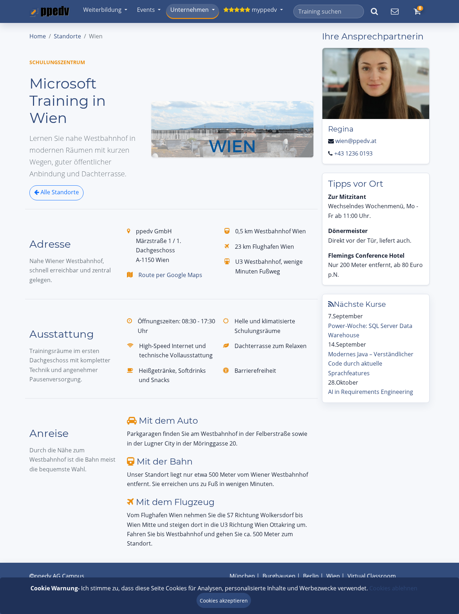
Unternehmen (189, 10)
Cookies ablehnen (393, 588)
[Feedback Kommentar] (394, 11)
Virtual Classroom (371, 576)
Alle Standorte (59, 192)
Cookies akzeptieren (224, 600)
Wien (333, 576)
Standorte (67, 36)
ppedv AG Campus (59, 576)
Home (37, 36)
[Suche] (374, 11)
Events (146, 10)
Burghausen (278, 576)
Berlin (311, 576)
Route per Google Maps (170, 275)
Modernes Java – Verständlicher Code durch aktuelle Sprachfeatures (370, 363)
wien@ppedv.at (356, 141)
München (242, 576)
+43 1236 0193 (353, 153)
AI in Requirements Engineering (370, 392)
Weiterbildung (102, 10)
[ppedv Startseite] (49, 11)
